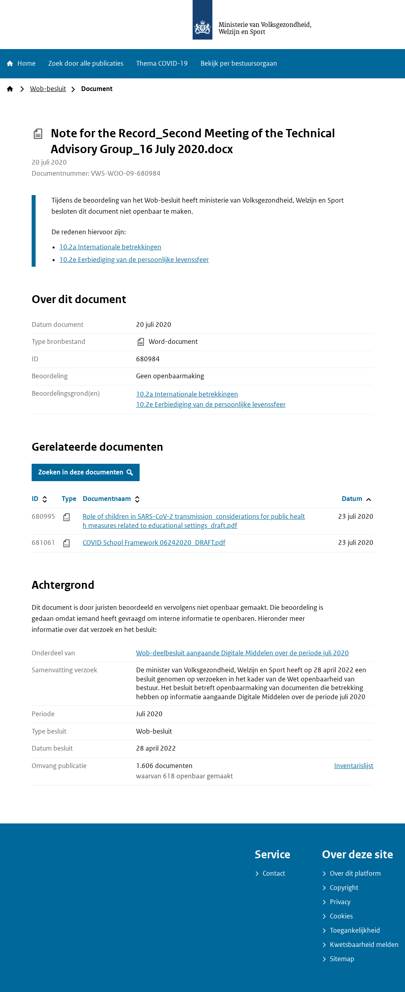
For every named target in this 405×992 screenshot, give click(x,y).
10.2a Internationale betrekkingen (110, 247)
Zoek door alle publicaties (85, 63)
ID (45, 498)
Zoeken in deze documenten (80, 472)
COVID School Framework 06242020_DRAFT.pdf (154, 543)
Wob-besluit (48, 89)
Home (26, 63)
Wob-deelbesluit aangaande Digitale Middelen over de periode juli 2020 (242, 653)
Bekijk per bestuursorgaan (239, 63)
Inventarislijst (353, 766)
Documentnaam (112, 498)
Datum (357, 498)
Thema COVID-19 (162, 63)
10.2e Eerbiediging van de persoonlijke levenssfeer (134, 260)
